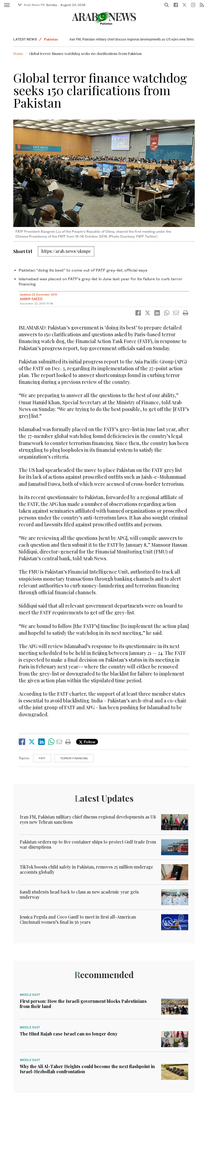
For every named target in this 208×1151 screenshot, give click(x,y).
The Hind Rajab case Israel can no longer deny (69, 1034)
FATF (42, 758)
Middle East (30, 995)
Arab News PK (34, 5)
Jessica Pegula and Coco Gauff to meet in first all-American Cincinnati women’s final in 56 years (78, 919)
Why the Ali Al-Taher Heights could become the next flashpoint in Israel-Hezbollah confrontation (87, 1068)
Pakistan (51, 39)
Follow (89, 741)
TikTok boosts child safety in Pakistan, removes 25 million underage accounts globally (86, 869)
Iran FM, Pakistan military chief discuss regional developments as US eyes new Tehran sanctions (88, 819)
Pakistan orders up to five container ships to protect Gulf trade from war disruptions (88, 844)
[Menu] (7, 5)
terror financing (74, 758)
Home (18, 53)
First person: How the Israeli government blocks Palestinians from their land (83, 1003)
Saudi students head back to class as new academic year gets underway (79, 894)
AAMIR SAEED (31, 299)
